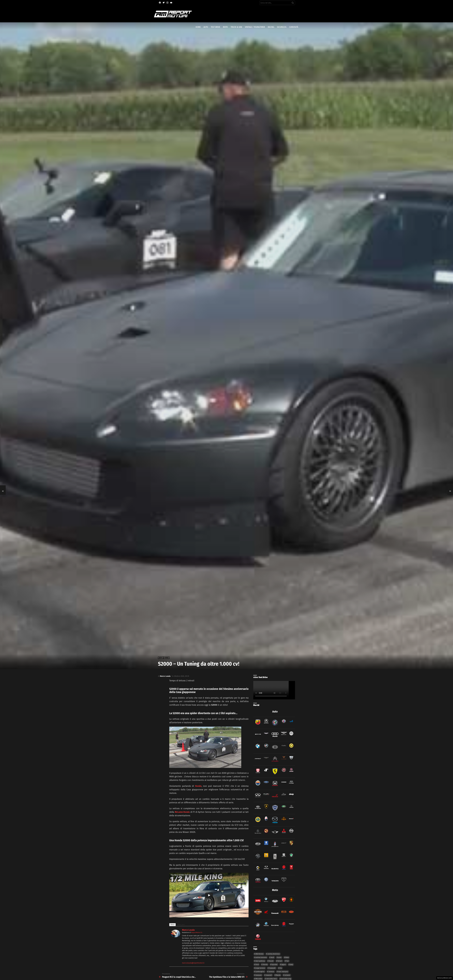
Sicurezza (281, 27)
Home (198, 27)
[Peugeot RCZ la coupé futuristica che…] (3, 490)
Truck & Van (236, 27)
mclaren (287, 975)
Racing (271, 27)
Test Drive (215, 27)
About (172, 924)
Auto (205, 27)
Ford (257, 964)
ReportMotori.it (196, 932)
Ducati (271, 961)
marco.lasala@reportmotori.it (193, 963)
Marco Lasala (188, 930)
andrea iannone (261, 957)
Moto (225, 27)
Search (292, 3)
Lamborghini (260, 971)
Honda (198, 786)
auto (279, 957)
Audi (272, 957)
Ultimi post (181, 924)
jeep (291, 964)
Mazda (278, 975)
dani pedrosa (260, 961)
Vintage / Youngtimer (255, 27)
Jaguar (283, 964)
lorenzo (271, 971)
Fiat (287, 961)
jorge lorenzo (260, 968)
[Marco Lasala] (175, 936)
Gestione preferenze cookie (444, 978)
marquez (259, 975)
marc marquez (283, 971)
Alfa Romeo (259, 954)
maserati (269, 975)
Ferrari (279, 961)
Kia (281, 968)
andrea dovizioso (274, 954)
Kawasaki (272, 968)
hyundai (274, 964)
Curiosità (293, 27)
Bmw (287, 957)
